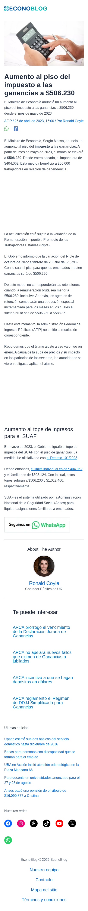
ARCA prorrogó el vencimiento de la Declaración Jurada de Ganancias (41, 631)
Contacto (44, 879)
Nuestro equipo (44, 869)
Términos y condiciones (44, 899)
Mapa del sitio (44, 889)
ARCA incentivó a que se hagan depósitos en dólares (43, 679)
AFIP (8, 121)
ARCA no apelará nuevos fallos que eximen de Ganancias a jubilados (42, 656)
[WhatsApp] (6, 128)
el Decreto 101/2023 (62, 458)
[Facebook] (16, 128)
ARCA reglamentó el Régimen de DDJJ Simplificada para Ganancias (41, 702)
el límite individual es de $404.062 (56, 469)
